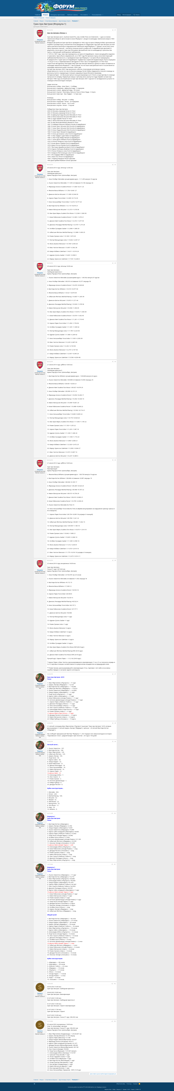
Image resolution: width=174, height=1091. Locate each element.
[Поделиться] (113, 30)
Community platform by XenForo (82, 1087)
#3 (115, 263)
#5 (115, 460)
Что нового (84, 15)
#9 (115, 741)
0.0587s (128, 1089)
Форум (45, 15)
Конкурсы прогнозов (58, 15)
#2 (115, 164)
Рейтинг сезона (72, 15)
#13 (115, 1021)
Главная (37, 15)
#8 (115, 723)
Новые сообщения (39, 18)
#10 (115, 813)
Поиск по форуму (51, 18)
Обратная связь (120, 1084)
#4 (115, 361)
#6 (115, 560)
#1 (115, 30)
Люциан (37, 26)
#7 (115, 674)
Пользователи (96, 15)
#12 (115, 983)
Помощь (129, 1084)
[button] (89, 14)
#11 (115, 864)
